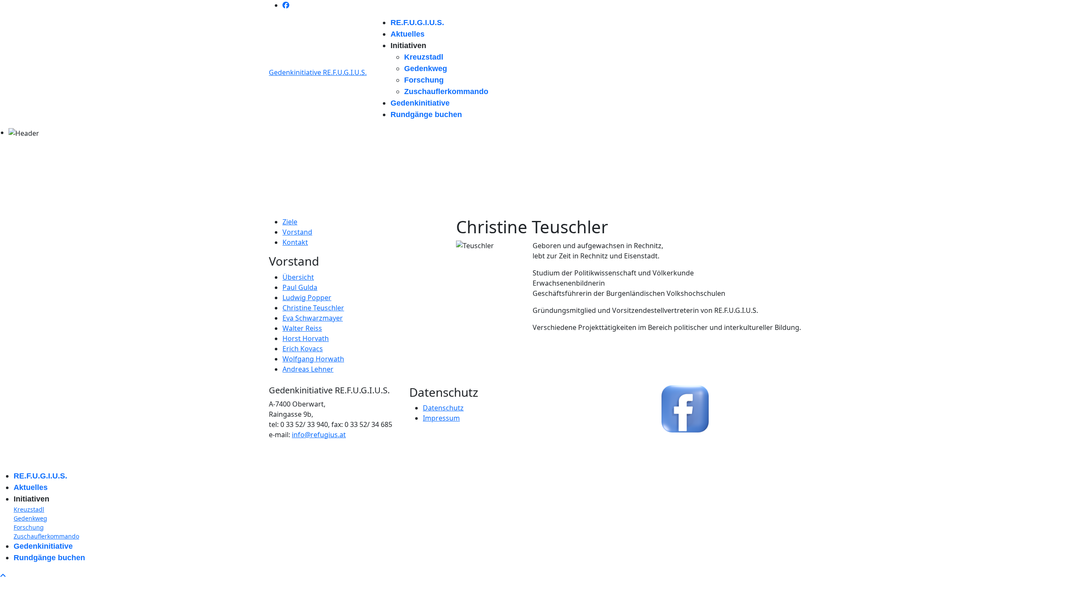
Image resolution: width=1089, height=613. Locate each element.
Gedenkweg (425, 68)
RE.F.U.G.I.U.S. (417, 22)
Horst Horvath (305, 338)
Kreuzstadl (423, 57)
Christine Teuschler (313, 307)
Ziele (289, 221)
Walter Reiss (302, 328)
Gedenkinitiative (420, 103)
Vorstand (297, 232)
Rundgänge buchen (426, 114)
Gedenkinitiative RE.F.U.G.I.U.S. (318, 72)
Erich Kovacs (302, 348)
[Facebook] (285, 5)
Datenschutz (443, 407)
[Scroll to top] (3, 575)
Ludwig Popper (306, 297)
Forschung (424, 80)
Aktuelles (408, 34)
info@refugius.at (319, 434)
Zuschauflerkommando (446, 91)
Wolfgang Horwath (313, 359)
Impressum (441, 418)
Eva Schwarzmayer (312, 318)
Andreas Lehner (308, 369)
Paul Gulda (299, 287)
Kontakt (295, 242)
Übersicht (298, 277)
